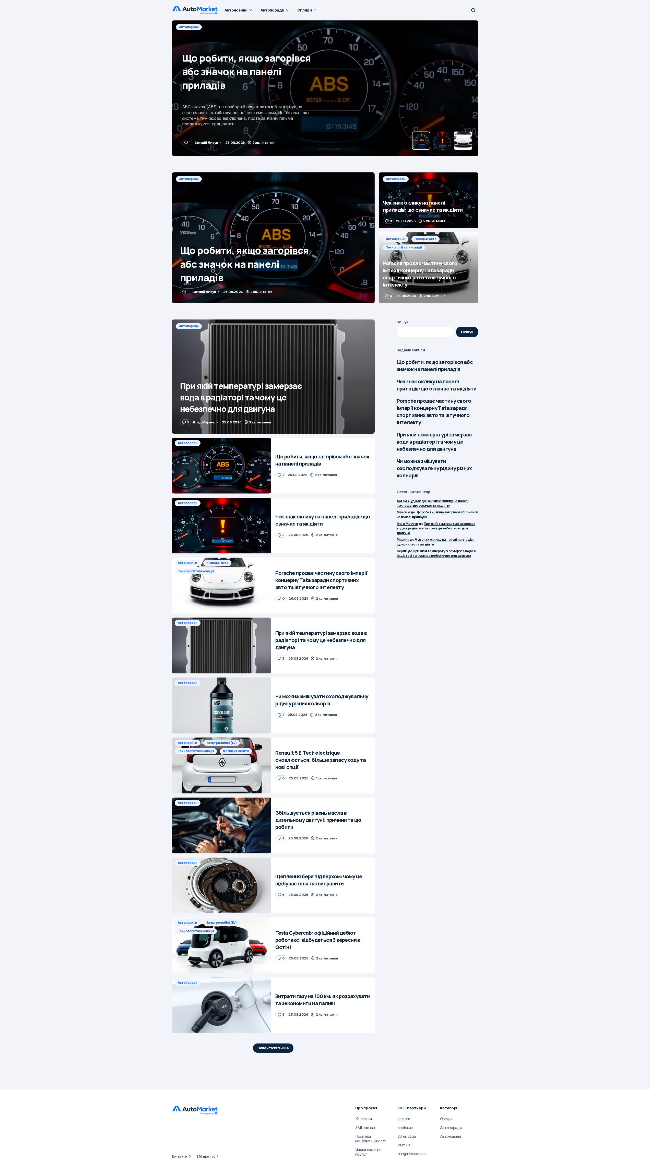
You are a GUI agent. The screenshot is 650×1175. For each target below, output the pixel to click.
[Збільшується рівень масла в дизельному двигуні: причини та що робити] (221, 825)
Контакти (179, 1156)
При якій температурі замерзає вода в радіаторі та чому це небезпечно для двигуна (434, 441)
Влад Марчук (407, 523)
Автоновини (396, 239)
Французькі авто (236, 751)
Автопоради (189, 27)
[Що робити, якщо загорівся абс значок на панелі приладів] (273, 237)
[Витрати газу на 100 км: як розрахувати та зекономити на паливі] (221, 1005)
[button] (473, 10)
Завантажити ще (273, 1048)
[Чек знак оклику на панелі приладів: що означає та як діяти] (325, 88)
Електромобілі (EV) (221, 743)
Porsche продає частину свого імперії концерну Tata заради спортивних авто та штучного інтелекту (434, 411)
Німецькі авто (425, 239)
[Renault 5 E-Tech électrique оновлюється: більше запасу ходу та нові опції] (221, 765)
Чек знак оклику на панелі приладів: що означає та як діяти (437, 385)
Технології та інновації (404, 247)
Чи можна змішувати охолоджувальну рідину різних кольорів (434, 468)
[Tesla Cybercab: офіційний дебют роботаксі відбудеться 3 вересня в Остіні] (221, 945)
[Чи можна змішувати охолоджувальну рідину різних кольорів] (221, 705)
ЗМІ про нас (205, 1156)
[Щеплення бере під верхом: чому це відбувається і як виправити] (221, 885)
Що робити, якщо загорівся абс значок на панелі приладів (435, 366)
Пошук (403, 321)
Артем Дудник (409, 501)
